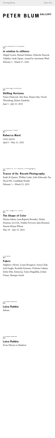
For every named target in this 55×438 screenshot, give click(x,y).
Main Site (48, 3)
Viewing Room (9, 3)
